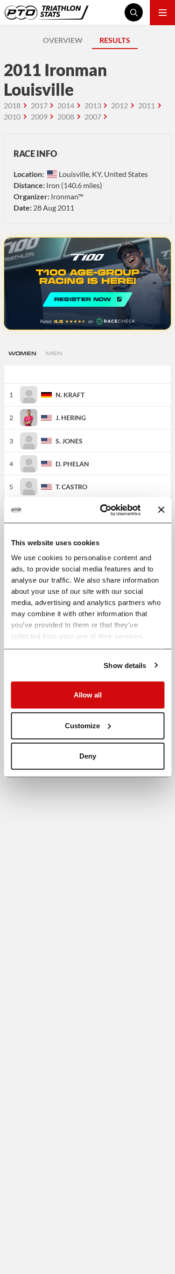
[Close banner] (161, 510)
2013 (92, 105)
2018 (12, 105)
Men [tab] (54, 353)
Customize (82, 725)
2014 (65, 105)
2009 (39, 116)
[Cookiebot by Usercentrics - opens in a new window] (104, 510)
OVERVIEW (63, 39)
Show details (125, 665)
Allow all (88, 695)
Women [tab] (22, 353)
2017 (39, 105)
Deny (87, 756)
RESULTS (114, 39)
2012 (119, 105)
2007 (92, 116)
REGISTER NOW (87, 283)
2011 (146, 105)
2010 (12, 116)
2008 (65, 116)
